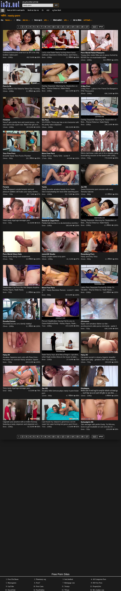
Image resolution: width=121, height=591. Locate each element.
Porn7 (38, 583)
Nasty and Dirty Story (89, 256)
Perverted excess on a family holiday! (17, 324)
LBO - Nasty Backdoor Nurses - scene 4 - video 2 (60, 291)
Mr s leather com (98, 590)
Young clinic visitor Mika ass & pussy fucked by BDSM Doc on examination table (99, 56)
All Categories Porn (99, 579)
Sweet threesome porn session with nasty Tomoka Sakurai (97, 190)
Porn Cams (39, 586)
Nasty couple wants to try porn (53, 256)
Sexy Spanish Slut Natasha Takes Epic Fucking (21, 89)
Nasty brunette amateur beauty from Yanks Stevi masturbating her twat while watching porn (60, 190)
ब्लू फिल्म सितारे (56, 10)
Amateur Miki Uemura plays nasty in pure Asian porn (60, 392)
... (90, 27)
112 (94, 27)
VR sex (66, 590)
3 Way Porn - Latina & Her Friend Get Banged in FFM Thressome (99, 90)
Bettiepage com (69, 583)
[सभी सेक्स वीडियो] (2, 11)
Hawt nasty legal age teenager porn (16, 220)
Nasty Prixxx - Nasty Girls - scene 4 (56, 156)
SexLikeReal (68, 579)
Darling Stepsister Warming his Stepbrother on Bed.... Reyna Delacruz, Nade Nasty (59, 87)
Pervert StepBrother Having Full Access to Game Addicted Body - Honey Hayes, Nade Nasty (59, 322)
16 (82, 27)
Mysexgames (12, 583)
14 (72, 27)
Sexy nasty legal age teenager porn (16, 388)
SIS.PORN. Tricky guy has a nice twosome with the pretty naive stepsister (60, 123)
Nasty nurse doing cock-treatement (16, 256)
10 (53, 27)
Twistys (66, 586)
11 (58, 27)
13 (68, 27)
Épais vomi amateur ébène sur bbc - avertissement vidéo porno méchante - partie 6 (99, 325)
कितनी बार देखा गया (33, 10)
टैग (42, 10)
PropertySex (97, 586)
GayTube (11, 586)
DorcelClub (11, 590)
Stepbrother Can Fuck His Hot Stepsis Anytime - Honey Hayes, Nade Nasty (21, 288)
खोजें (56, 5)
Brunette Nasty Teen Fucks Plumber (17, 156)
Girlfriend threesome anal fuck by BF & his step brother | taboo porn (21, 53)
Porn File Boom (13, 579)
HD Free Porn (97, 583)
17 (87, 27)
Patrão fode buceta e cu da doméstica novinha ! (60, 223)
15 (77, 27)
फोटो (48, 10)
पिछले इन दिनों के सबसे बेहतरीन (16, 10)
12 (63, 27)
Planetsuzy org (41, 579)
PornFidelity (40, 590)
